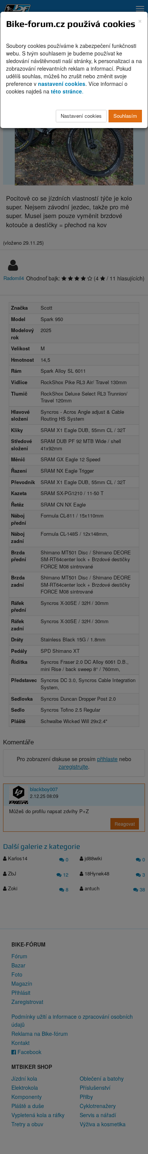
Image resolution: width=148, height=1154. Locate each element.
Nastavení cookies (81, 115)
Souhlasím (125, 115)
